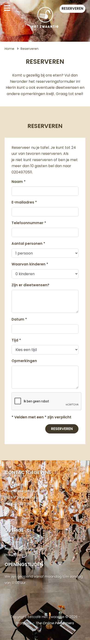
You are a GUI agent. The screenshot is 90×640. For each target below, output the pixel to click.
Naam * (19, 181)
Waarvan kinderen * (30, 264)
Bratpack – (45, 623)
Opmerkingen (24, 360)
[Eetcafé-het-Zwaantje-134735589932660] (6, 513)
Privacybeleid (16, 554)
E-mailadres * (24, 202)
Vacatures (13, 542)
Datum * (19, 319)
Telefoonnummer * (29, 222)
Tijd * (16, 340)
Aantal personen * (28, 243)
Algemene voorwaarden (25, 548)
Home (9, 48)
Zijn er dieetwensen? (30, 285)
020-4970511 (21, 503)
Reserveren (72, 8)
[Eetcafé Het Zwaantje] (45, 17)
